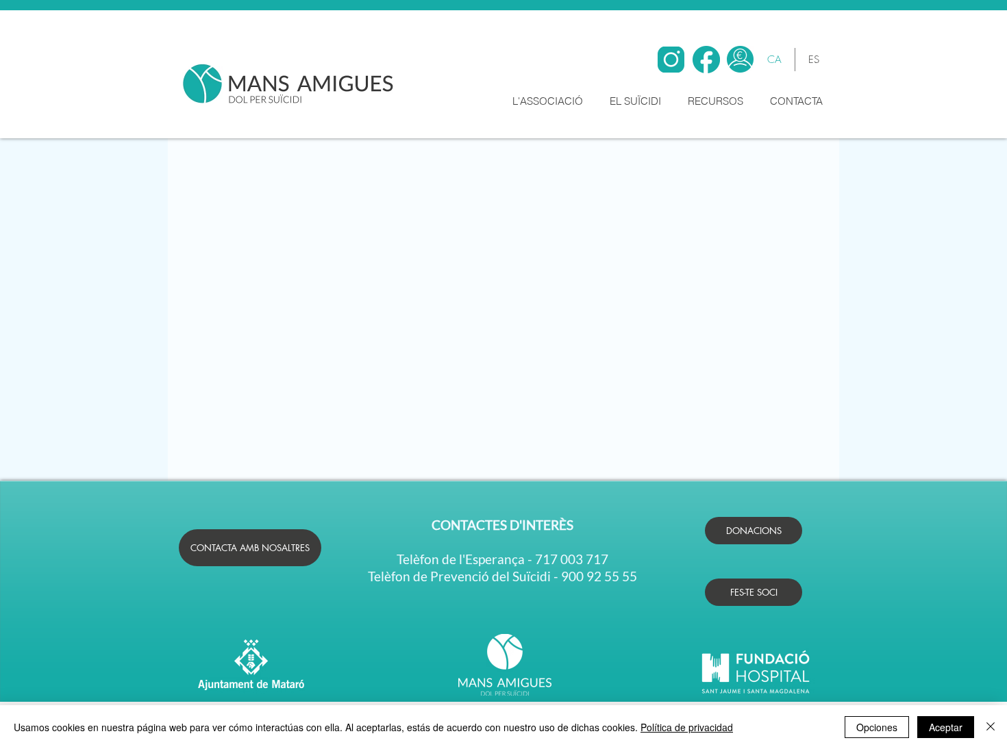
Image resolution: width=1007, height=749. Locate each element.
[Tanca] (990, 727)
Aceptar (945, 727)
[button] (550, 101)
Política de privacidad (687, 727)
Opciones (876, 727)
